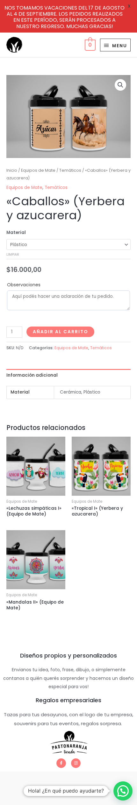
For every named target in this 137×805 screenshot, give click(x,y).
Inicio (11, 170)
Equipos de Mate (38, 170)
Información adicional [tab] (32, 375)
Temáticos (70, 170)
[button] (120, 85)
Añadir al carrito (60, 332)
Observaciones (23, 285)
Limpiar (12, 254)
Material (16, 232)
